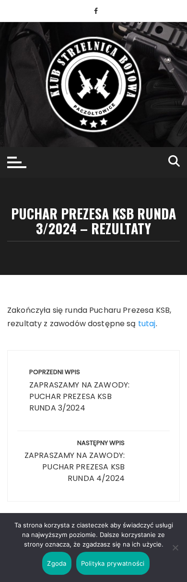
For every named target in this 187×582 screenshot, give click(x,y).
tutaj (147, 323)
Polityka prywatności (113, 563)
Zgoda (56, 563)
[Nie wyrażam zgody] (175, 547)
